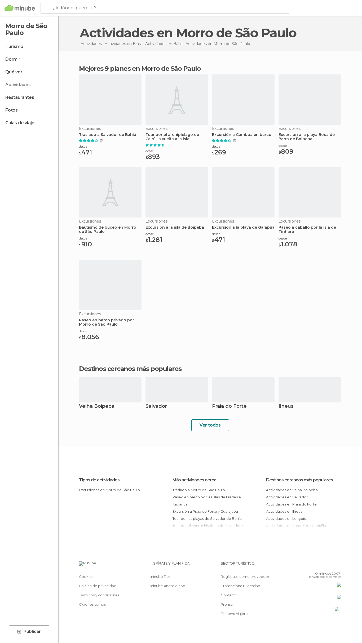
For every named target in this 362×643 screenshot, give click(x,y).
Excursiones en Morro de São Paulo (109, 490)
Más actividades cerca (194, 479)
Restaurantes (19, 97)
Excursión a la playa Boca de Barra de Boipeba (307, 136)
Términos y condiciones (99, 595)
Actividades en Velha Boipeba (292, 490)
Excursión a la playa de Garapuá (243, 227)
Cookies (86, 576)
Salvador (156, 406)
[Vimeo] (329, 565)
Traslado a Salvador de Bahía (107, 134)
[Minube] (20, 8)
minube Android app (167, 586)
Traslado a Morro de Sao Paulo (199, 490)
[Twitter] (320, 565)
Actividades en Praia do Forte (291, 504)
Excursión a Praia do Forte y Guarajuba (205, 511)
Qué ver (14, 71)
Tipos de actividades (99, 479)
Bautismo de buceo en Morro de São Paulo (107, 229)
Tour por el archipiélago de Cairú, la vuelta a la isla (172, 136)
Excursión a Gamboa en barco (241, 134)
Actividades (18, 84)
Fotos (11, 110)
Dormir (12, 59)
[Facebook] (311, 565)
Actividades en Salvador (287, 497)
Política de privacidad (97, 586)
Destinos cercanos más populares (130, 369)
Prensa (227, 604)
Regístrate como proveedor (245, 576)
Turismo (14, 46)
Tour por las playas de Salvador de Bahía (207, 518)
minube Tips (160, 576)
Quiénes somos (92, 604)
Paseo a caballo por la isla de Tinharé (307, 229)
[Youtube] (337, 565)
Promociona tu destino (240, 586)
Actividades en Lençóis (286, 518)
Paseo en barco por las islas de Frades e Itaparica (207, 500)
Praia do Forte (229, 406)
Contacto (229, 595)
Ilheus (286, 406)
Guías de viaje (19, 122)
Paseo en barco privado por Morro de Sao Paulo (106, 322)
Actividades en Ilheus (284, 511)
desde (83, 146)
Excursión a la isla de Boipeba (174, 227)
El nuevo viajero (234, 613)
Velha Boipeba (96, 406)
